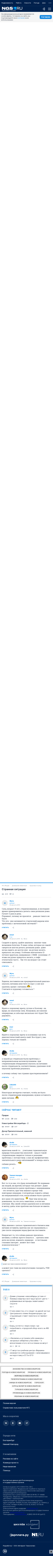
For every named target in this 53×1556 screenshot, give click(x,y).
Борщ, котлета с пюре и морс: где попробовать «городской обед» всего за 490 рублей (29, 1328)
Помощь (6, 1470)
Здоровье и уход (35, 885)
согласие (21, 18)
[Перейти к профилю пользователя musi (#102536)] (5, 1029)
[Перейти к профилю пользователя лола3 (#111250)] (5, 937)
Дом (43, 3)
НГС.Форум (5, 885)
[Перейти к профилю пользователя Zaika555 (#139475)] (5, 1087)
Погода (36, 3)
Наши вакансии (9, 1466)
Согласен (45, 17)
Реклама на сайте (10, 1459)
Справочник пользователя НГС (16, 1408)
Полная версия (9, 1403)
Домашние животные (19, 885)
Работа (18, 3)
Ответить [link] (5, 927)
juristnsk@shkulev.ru (17, 1512)
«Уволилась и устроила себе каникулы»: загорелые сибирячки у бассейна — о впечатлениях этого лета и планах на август (29, 1340)
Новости (27, 3)
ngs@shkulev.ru (32, 1508)
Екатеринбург (9, 1440)
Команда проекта (10, 1463)
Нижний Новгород (10, 1444)
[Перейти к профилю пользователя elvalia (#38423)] (5, 1053)
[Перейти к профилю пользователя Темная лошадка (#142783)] (5, 1177)
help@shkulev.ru (20, 1514)
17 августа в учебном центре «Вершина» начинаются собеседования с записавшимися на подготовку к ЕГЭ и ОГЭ (30, 1352)
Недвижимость (7, 3)
